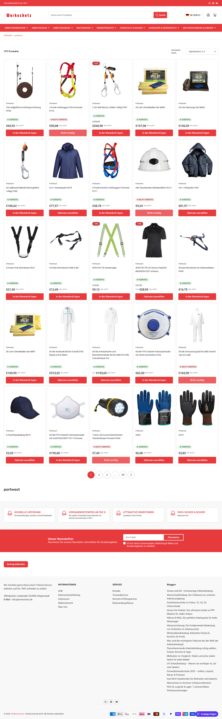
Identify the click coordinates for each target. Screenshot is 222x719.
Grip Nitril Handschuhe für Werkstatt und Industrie (192, 678)
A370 (181, 435)
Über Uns (62, 607)
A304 (137, 435)
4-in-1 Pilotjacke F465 (189, 188)
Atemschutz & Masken (131, 28)
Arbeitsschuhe (39, 28)
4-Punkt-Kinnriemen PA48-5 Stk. (64, 268)
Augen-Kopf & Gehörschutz (163, 28)
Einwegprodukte (105, 28)
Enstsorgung (83, 28)
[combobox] (107, 15)
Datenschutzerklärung (69, 595)
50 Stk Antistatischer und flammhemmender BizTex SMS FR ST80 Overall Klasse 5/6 (110, 355)
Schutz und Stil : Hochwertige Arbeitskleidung (190, 591)
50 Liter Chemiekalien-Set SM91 (20, 351)
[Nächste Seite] (131, 475)
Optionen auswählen (68, 213)
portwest (18, 35)
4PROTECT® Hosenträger (104, 268)
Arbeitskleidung (61, 28)
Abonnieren (173, 537)
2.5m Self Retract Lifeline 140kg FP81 (109, 107)
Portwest (10, 103)
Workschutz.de (17, 714)
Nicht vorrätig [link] (197, 380)
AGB (60, 591)
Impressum (63, 599)
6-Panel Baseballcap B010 (18, 435)
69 (123, 474)
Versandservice (120, 595)
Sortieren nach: (175, 51)
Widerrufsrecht (65, 603)
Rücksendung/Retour (123, 603)
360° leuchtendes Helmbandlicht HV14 (153, 188)
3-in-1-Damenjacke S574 (60, 188)
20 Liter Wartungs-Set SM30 (192, 107)
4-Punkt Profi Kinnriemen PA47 (20, 268)
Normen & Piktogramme (125, 599)
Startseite (8, 35)
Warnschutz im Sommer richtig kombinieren (189, 683)
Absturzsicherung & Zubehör (198, 28)
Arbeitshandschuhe (15, 28)
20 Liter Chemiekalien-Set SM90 (150, 107)
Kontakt (116, 591)
